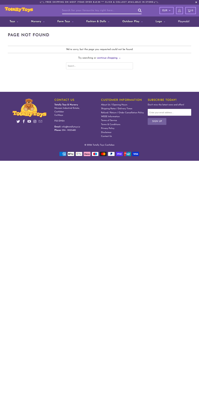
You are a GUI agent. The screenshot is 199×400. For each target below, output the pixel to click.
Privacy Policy (107, 128)
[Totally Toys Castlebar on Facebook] (23, 122)
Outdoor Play (131, 21)
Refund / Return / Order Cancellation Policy (122, 113)
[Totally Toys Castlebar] (19, 9)
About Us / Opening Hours (114, 105)
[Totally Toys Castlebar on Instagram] (35, 122)
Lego (159, 21)
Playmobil (183, 21)
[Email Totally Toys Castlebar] (40, 122)
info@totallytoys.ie (71, 127)
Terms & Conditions (110, 124)
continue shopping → (109, 58)
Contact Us (106, 136)
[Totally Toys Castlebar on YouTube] (29, 122)
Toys (13, 21)
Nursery (36, 21)
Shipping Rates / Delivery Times (116, 108)
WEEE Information (110, 116)
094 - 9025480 (69, 130)
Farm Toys (64, 21)
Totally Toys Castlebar (103, 145)
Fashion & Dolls (96, 21)
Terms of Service (109, 120)
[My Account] (179, 10)
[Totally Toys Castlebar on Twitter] (18, 122)
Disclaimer (106, 132)
